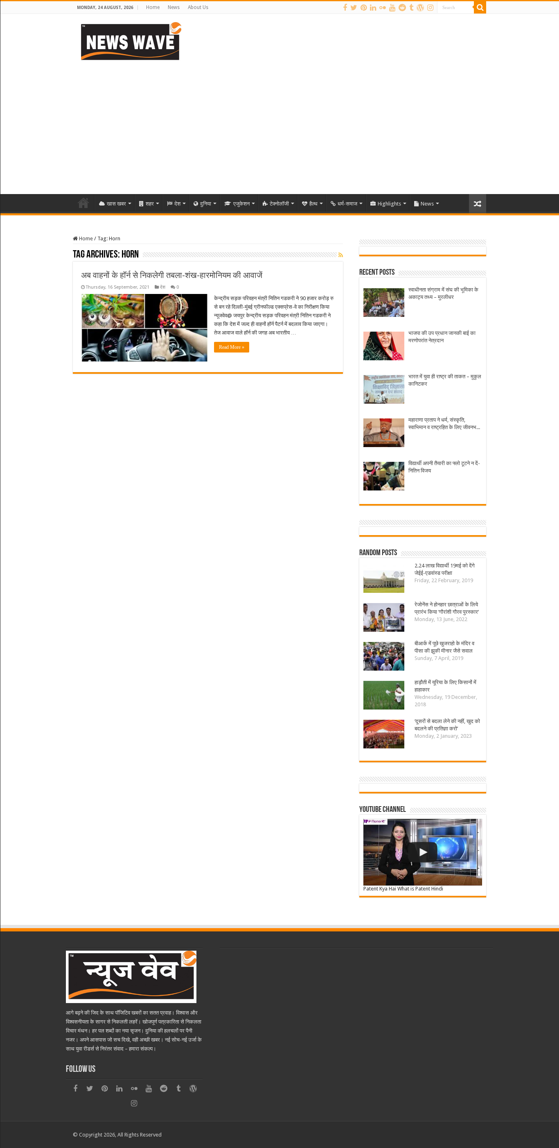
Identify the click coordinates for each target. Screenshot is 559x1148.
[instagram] (430, 8)
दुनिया (205, 204)
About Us (198, 7)
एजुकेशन (241, 204)
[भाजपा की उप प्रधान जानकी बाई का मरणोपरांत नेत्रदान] (383, 347)
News (174, 7)
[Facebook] (345, 8)
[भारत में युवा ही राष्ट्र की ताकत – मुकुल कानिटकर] (383, 390)
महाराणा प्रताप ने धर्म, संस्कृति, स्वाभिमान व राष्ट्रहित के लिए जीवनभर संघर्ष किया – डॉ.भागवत (443, 424)
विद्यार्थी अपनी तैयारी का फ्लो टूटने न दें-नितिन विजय (444, 467)
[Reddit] (402, 8)
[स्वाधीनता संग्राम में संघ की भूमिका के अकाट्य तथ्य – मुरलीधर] (383, 303)
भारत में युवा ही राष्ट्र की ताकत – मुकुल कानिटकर (444, 380)
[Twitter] (353, 8)
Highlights (389, 204)
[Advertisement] (279, 124)
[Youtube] (392, 8)
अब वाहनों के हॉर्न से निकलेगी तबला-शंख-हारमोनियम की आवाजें (171, 275)
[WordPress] (420, 8)
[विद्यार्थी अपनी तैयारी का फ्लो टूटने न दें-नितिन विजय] (383, 477)
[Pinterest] (363, 8)
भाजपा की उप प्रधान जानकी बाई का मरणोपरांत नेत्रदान (442, 336)
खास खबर (116, 204)
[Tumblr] (411, 8)
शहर (150, 204)
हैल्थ (313, 204)
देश (177, 204)
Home (153, 7)
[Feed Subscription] (340, 255)
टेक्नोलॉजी (279, 204)
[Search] (480, 7)
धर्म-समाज (347, 204)
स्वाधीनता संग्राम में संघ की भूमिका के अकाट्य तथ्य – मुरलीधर (443, 293)
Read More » (231, 347)
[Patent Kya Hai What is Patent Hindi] (422, 852)
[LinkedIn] (373, 8)
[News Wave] (130, 41)
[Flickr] (383, 8)
